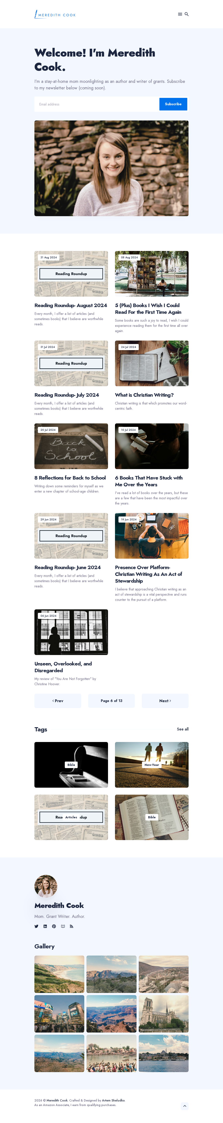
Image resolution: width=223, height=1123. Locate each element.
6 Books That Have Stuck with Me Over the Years (148, 481)
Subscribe (173, 104)
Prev (59, 701)
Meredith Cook (57, 1100)
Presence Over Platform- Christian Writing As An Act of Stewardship (148, 573)
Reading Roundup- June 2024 (67, 567)
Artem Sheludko (113, 1100)
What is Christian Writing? (144, 394)
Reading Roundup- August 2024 (70, 305)
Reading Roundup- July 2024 (66, 394)
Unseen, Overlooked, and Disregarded (63, 667)
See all (183, 729)
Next (164, 701)
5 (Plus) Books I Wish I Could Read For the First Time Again (148, 308)
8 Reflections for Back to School (70, 477)
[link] (36, 926)
